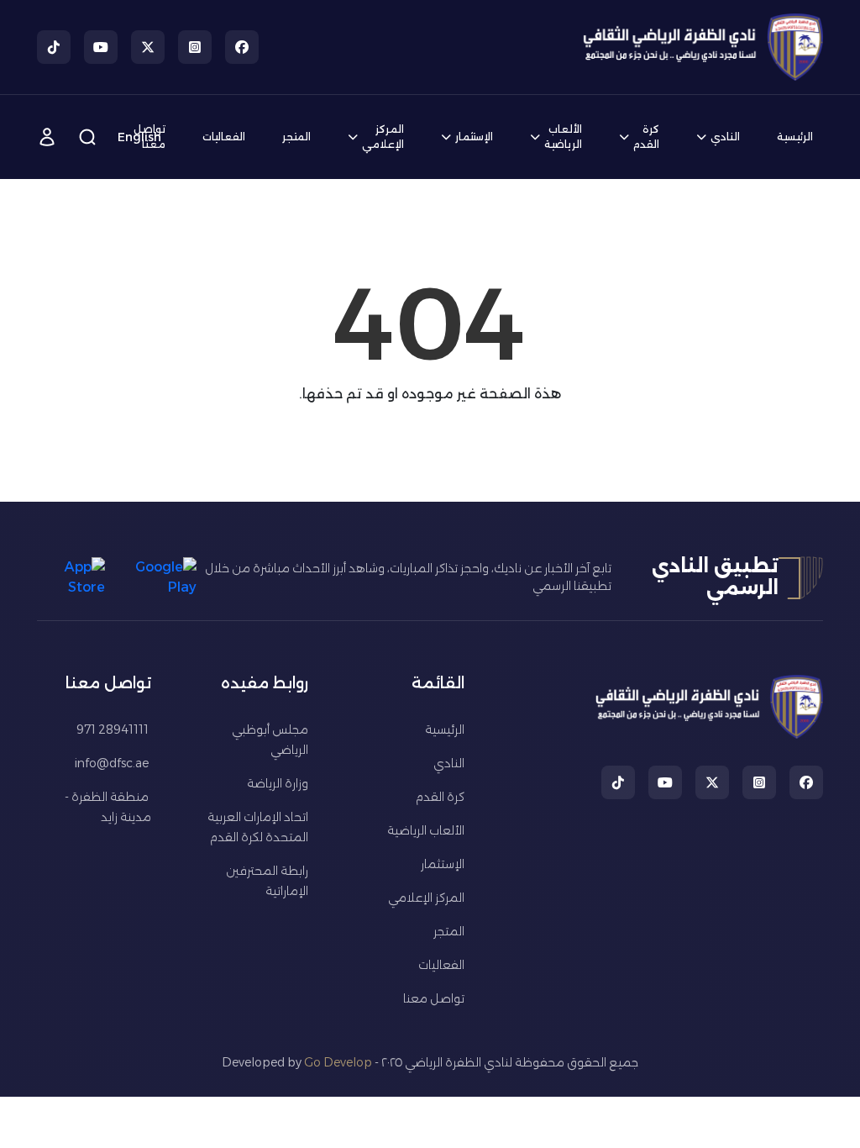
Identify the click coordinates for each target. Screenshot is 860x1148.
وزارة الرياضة (277, 783)
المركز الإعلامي (383, 136)
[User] (47, 137)
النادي (725, 136)
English (139, 137)
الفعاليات (223, 136)
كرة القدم (646, 136)
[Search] (87, 137)
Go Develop (338, 1062)
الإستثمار (474, 136)
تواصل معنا (433, 998)
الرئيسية (795, 136)
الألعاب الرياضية (563, 136)
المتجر (296, 136)
